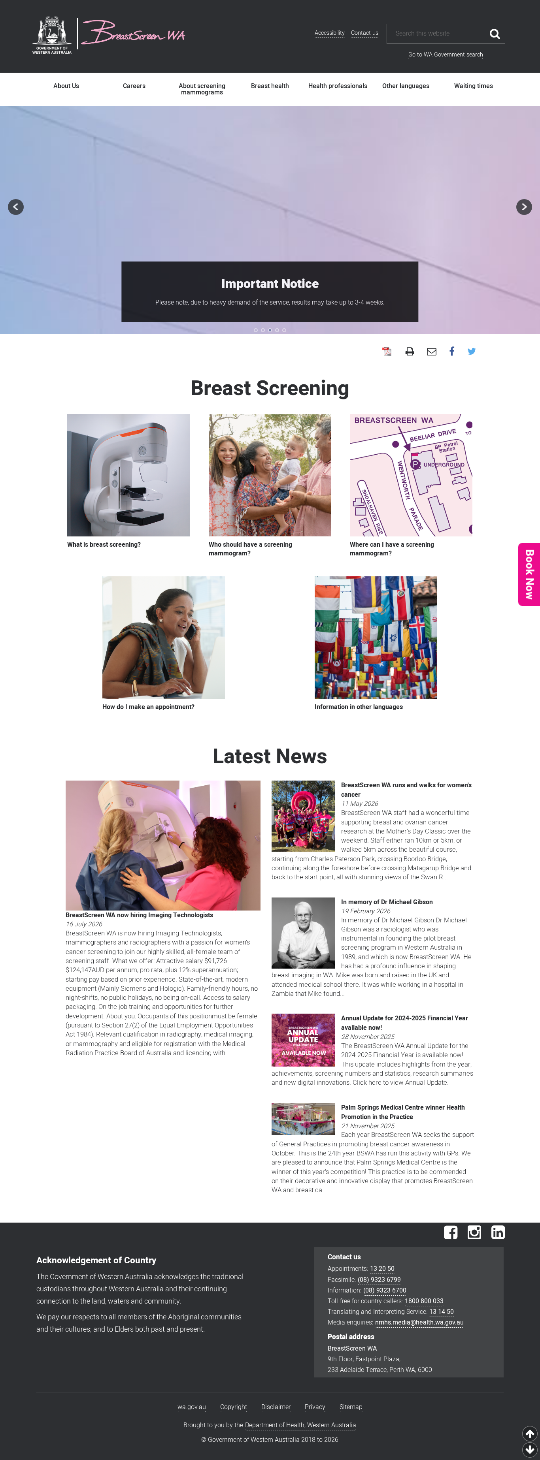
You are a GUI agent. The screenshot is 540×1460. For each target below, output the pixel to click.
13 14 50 (441, 1312)
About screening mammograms (202, 89)
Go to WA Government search (445, 55)
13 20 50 (382, 1269)
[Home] (133, 33)
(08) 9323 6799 (379, 1280)
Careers (134, 86)
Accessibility (330, 33)
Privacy (315, 1407)
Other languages (405, 86)
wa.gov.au (191, 1407)
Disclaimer (276, 1407)
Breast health (270, 86)
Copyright (233, 1407)
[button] (529, 574)
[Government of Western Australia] (52, 36)
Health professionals (337, 86)
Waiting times (473, 86)
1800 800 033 (424, 1301)
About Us (66, 86)
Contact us (364, 33)
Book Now (529, 574)
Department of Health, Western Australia (300, 1425)
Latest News (270, 757)
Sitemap (351, 1407)
